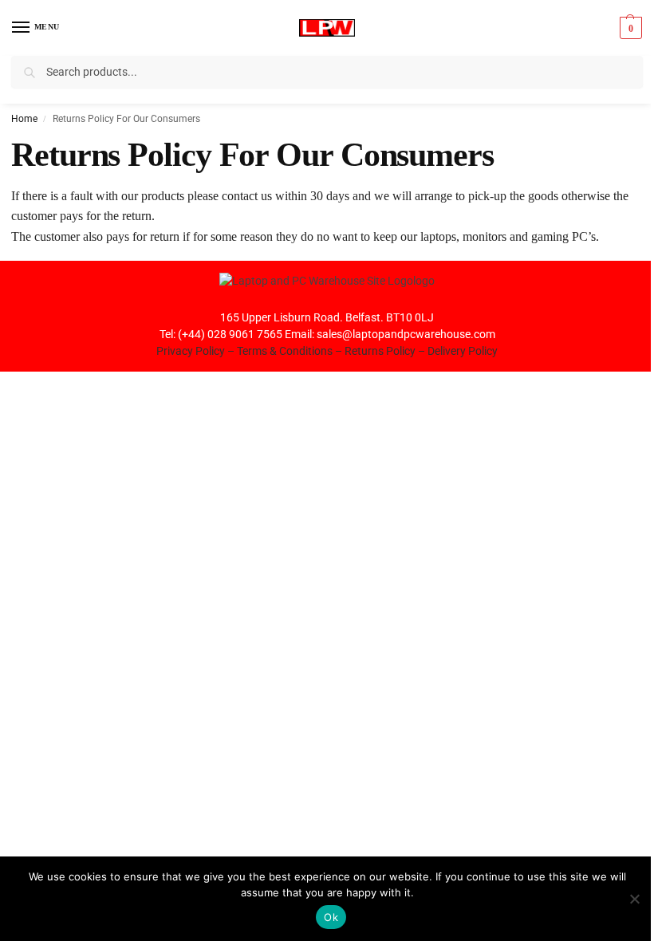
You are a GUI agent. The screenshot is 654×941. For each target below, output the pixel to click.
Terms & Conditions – (291, 351)
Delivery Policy (462, 351)
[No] (634, 899)
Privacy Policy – (196, 351)
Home (24, 118)
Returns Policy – (386, 351)
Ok (331, 917)
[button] (629, 28)
